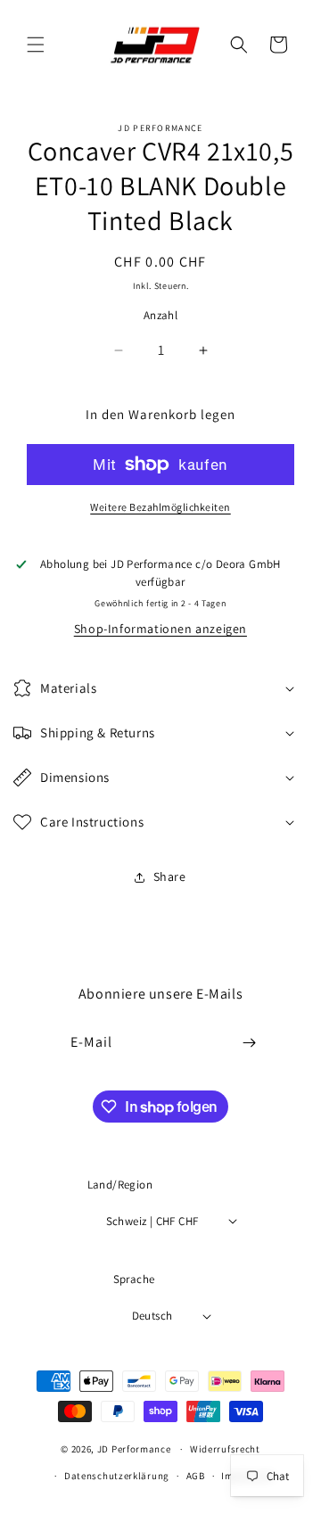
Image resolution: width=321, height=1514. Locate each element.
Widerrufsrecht (225, 1449)
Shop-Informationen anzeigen (160, 629)
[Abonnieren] (249, 1043)
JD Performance (134, 1449)
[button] (35, 44)
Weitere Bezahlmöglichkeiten (160, 507)
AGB (195, 1475)
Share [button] (169, 876)
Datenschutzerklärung (116, 1475)
